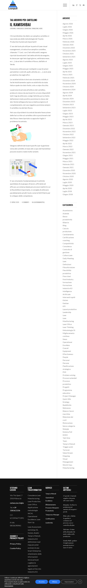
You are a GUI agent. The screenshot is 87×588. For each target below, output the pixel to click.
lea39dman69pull (39, 202)
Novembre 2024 (69, 83)
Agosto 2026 (68, 24)
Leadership (67, 312)
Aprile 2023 (67, 119)
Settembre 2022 (69, 137)
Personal (66, 360)
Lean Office (67, 324)
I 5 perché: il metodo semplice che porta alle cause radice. (69, 498)
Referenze (67, 408)
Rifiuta (54, 582)
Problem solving (69, 375)
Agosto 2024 (68, 92)
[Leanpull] (13, 5)
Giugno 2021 (68, 155)
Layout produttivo (70, 309)
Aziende (66, 213)
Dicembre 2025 (69, 48)
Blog (64, 225)
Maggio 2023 (68, 116)
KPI (64, 306)
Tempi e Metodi (69, 444)
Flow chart (67, 276)
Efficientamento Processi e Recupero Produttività (52, 508)
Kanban (66, 303)
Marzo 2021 (67, 161)
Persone (66, 363)
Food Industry (68, 279)
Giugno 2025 (68, 65)
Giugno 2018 (68, 194)
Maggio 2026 (68, 33)
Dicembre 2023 (69, 101)
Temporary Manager (52, 515)
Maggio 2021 (68, 158)
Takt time (66, 438)
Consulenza (20, 28)
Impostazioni (69, 582)
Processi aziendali (70, 378)
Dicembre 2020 (69, 170)
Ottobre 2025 (68, 53)
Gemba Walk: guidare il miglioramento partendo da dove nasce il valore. (70, 544)
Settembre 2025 (69, 57)
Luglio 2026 (67, 27)
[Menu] (64, 5)
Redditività (67, 405)
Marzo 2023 (67, 122)
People (65, 357)
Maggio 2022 (68, 140)
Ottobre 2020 (68, 176)
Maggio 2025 (68, 68)
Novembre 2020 (69, 173)
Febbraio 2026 (68, 42)
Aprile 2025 (67, 71)
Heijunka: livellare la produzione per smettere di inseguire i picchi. (70, 508)
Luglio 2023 (67, 110)
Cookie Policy (15, 548)
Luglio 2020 (67, 182)
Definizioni (27, 28)
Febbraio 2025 (68, 78)
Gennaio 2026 (68, 45)
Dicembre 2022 (69, 128)
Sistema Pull (67, 432)
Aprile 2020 (67, 188)
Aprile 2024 (67, 95)
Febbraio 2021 (68, 164)
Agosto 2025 (68, 59)
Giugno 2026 (68, 30)
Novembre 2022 (69, 131)
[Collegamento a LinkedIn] (73, 5)
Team (65, 441)
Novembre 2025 (69, 51)
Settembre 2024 (69, 89)
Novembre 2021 (69, 152)
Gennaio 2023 (68, 125)
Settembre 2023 (69, 107)
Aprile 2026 (67, 36)
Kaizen (65, 300)
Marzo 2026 (67, 39)
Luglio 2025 (67, 63)
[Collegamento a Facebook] (77, 5)
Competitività (68, 243)
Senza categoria (69, 426)
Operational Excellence (50, 499)
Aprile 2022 (67, 143)
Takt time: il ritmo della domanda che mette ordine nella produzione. (69, 532)
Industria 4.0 (67, 288)
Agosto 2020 (68, 179)
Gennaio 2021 (68, 167)
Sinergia (66, 429)
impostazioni (9, 586)
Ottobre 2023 (68, 104)
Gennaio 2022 (68, 149)
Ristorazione (67, 423)
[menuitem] (64, 5)
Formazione (67, 285)
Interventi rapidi (69, 297)
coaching (13, 28)
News (40, 28)
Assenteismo (68, 210)
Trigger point (68, 447)
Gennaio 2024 (68, 98)
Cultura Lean (67, 255)
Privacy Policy (15, 544)
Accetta (42, 582)
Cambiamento (68, 234)
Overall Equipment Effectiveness (68, 351)
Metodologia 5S (69, 330)
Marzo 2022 (67, 146)
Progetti (66, 387)
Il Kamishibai (20, 24)
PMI (64, 372)
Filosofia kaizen (69, 267)
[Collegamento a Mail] (83, 5)
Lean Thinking (68, 327)
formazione (35, 28)
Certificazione (68, 237)
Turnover (66, 450)
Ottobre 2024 (68, 86)
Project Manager (69, 396)
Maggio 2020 (68, 185)
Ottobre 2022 (68, 134)
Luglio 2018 (67, 191)
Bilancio (66, 222)
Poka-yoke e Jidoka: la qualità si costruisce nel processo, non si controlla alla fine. (69, 520)
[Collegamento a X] (80, 5)
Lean (64, 315)
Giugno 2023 (68, 113)
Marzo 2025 (67, 74)
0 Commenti (25, 202)
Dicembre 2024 (69, 80)
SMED (65, 435)
